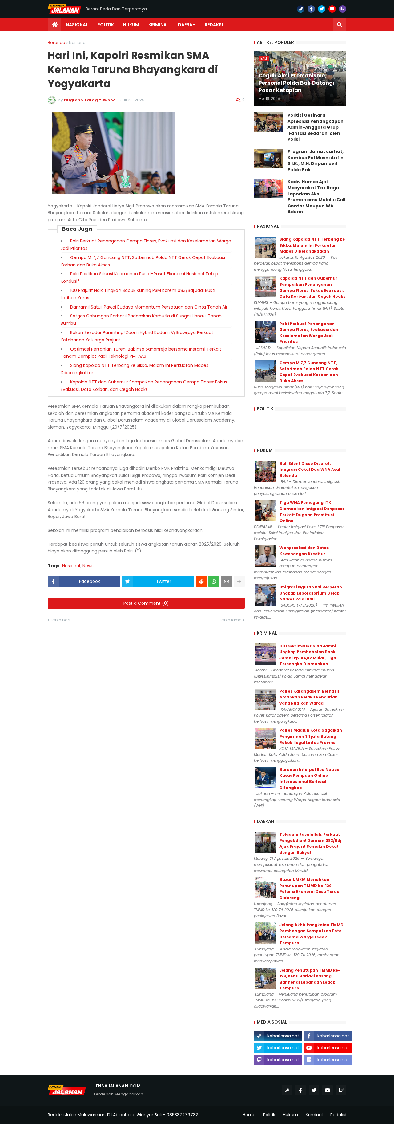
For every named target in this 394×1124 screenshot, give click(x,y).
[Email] (226, 581)
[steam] (300, 9)
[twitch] (342, 9)
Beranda (56, 42)
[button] (339, 24)
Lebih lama (231, 620)
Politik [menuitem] (105, 25)
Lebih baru (61, 620)
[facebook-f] (311, 9)
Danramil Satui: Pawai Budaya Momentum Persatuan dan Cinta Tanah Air (148, 307)
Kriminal (314, 1115)
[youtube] (332, 9)
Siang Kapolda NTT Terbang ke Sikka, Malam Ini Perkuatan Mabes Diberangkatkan (312, 245)
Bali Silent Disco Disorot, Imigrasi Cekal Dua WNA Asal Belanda (309, 469)
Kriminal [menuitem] (158, 25)
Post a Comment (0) (146, 603)
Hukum (290, 1115)
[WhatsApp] (213, 581)
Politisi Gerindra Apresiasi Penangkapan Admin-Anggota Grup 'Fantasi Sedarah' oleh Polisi (315, 127)
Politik (269, 1115)
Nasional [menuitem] (77, 25)
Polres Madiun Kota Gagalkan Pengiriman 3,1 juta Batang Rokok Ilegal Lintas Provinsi (310, 736)
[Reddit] (201, 581)
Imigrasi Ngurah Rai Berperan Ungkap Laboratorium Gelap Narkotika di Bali (310, 593)
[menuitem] (54, 24)
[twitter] (321, 9)
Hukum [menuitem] (131, 25)
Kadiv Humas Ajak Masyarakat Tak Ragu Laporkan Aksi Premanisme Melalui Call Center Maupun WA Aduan (316, 197)
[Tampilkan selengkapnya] (239, 581)
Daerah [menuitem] (186, 25)
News (88, 566)
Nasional (77, 42)
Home (249, 1115)
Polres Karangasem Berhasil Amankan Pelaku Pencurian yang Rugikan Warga (309, 697)
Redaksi (338, 1115)
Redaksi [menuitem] (214, 25)
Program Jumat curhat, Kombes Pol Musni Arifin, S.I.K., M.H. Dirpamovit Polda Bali (316, 161)
